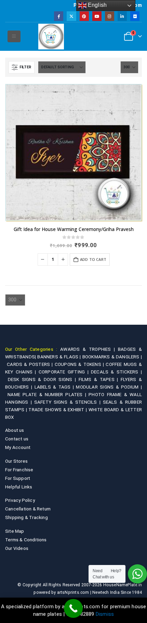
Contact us (16, 438)
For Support (17, 478)
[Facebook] (58, 16)
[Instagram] (109, 16)
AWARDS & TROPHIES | (87, 349)
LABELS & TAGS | (55, 387)
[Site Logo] (51, 36)
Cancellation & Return (28, 508)
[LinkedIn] (122, 16)
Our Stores (16, 461)
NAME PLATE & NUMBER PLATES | (48, 394)
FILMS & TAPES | (100, 379)
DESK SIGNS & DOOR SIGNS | (43, 379)
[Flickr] (134, 16)
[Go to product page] (73, 152)
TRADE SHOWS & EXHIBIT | (58, 409)
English (96, 5)
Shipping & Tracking (26, 517)
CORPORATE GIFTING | (65, 371)
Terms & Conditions (26, 539)
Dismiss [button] (105, 614)
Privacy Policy (20, 500)
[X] (71, 16)
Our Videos (16, 548)
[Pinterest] (84, 16)
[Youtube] (97, 16)
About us (14, 430)
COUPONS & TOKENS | (80, 364)
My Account (17, 447)
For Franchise (19, 469)
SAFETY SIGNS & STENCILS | (68, 402)
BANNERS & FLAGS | (59, 356)
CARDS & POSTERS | (31, 364)
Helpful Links (18, 486)
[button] (14, 36)
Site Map (14, 531)
